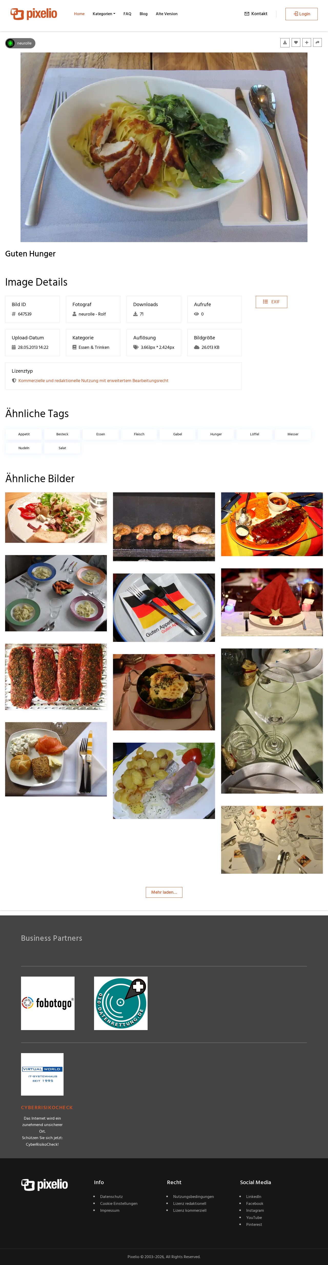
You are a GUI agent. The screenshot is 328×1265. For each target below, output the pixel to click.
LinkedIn (253, 1196)
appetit (24, 434)
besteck (62, 434)
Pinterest (254, 1224)
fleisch (139, 434)
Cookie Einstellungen (119, 1203)
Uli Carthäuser (253, 502)
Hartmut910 (143, 752)
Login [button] (304, 14)
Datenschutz (111, 1196)
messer (293, 434)
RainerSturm (36, 565)
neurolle (24, 43)
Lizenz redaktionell (189, 1203)
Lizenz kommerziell (190, 1210)
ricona (30, 502)
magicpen (249, 658)
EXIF (275, 302)
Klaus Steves (143, 584)
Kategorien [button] (102, 13)
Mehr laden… (164, 892)
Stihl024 (248, 816)
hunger (216, 434)
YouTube (254, 1217)
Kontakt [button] (259, 13)
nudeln (23, 448)
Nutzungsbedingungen (193, 1196)
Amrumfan (142, 502)
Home (79, 13)
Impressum (109, 1210)
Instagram (255, 1210)
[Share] (317, 42)
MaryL (246, 578)
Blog (144, 13)
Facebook (254, 1203)
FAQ (127, 13)
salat (62, 448)
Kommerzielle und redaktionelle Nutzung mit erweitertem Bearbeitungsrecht (93, 380)
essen (100, 434)
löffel (254, 434)
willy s (137, 664)
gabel (177, 434)
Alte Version (167, 13)
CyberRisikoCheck (47, 1107)
